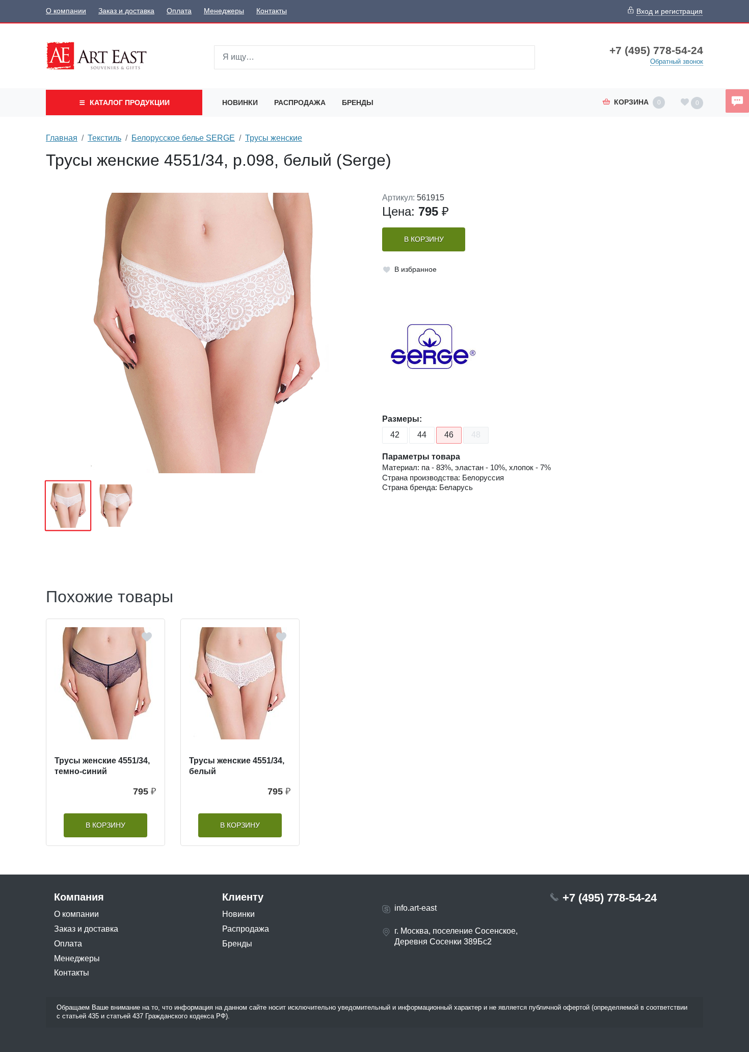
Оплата (179, 11)
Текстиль (104, 138)
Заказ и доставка (126, 11)
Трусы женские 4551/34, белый (236, 766)
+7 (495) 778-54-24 (656, 50)
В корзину (424, 239)
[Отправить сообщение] (737, 101)
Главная (61, 138)
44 (421, 434)
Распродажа (300, 102)
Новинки (240, 102)
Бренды (357, 102)
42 (394, 434)
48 (475, 434)
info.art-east (415, 908)
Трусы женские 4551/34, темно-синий (102, 766)
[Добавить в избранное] (146, 637)
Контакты (271, 11)
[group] (206, 333)
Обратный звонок (676, 61)
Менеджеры (224, 11)
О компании (66, 11)
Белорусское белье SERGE (183, 138)
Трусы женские (273, 138)
